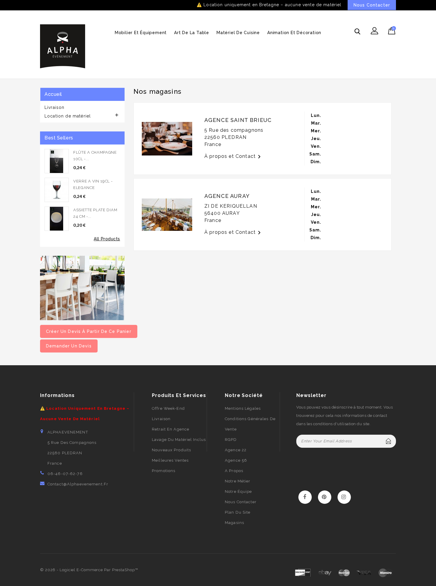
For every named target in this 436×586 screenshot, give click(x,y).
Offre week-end (168, 408)
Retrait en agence (170, 429)
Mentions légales (243, 408)
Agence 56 (236, 460)
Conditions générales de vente (250, 424)
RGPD (231, 439)
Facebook (305, 497)
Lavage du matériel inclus (179, 439)
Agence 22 (235, 450)
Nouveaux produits (171, 450)
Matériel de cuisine (238, 32)
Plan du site (237, 512)
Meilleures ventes (170, 460)
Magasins (234, 522)
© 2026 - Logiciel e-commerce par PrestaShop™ (89, 570)
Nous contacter (241, 502)
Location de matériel (67, 116)
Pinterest (324, 497)
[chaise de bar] (82, 287)
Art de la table (191, 32)
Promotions (163, 471)
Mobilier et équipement (141, 32)
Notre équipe (238, 491)
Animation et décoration (294, 32)
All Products (107, 238)
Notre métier (237, 481)
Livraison (54, 107)
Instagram (344, 497)
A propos (234, 471)
